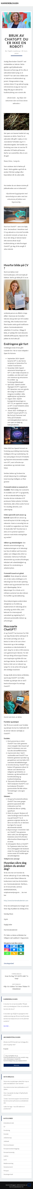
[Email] (21, 953)
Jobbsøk (6, 1141)
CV (4, 1127)
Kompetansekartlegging (11, 1149)
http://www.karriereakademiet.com (16, 900)
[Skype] (21, 949)
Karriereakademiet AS (16, 1187)
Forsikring (7, 1130)
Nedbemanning (8, 1163)
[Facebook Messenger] (14, 949)
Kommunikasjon (9, 1145)
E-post (6, 1049)
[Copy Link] (14, 953)
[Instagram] (7, 949)
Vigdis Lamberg (14, 51)
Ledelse (6, 1156)
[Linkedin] (21, 946)
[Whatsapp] (7, 953)
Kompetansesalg (9, 1152)
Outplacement (8, 1167)
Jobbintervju (8, 1138)
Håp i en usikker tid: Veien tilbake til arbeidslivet (16, 986)
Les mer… (7, 1026)
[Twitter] (14, 946)
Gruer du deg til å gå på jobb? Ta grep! (16, 976)
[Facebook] (7, 946)
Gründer (6, 1134)
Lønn (5, 1160)
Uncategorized (9, 963)
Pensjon (6, 1171)
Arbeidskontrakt (9, 1123)
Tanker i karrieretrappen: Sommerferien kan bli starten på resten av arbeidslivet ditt (16, 1101)
